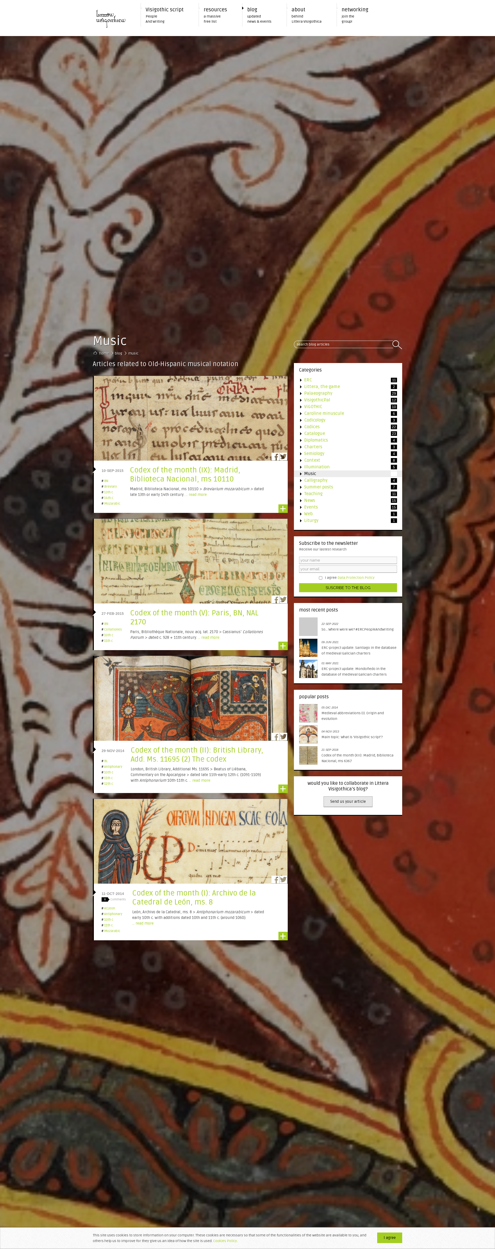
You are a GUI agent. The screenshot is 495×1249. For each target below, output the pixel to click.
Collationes (112, 629)
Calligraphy (344, 480)
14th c (107, 498)
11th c (107, 641)
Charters (344, 447)
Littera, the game (344, 386)
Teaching (345, 493)
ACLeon (108, 908)
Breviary (109, 487)
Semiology (344, 453)
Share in (275, 457)
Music (344, 473)
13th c (107, 492)
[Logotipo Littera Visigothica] (113, 18)
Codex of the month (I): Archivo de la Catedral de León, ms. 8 (194, 898)
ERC (345, 380)
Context (344, 460)
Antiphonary (112, 767)
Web (344, 513)
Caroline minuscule (344, 413)
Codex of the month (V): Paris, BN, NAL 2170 (194, 617)
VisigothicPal (345, 400)
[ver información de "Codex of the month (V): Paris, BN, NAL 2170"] (191, 585)
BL (105, 761)
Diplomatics (344, 440)
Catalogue (345, 433)
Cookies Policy (225, 1241)
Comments (115, 899)
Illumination (344, 467)
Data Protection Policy (356, 577)
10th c (107, 635)
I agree (350, 577)
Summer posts (344, 487)
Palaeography (345, 393)
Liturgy (344, 520)
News (345, 500)
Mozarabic (111, 504)
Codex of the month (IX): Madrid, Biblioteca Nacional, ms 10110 (185, 475)
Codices (345, 426)
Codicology (344, 420)
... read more (196, 494)
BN (105, 481)
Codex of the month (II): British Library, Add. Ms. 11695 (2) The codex (197, 755)
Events (345, 507)
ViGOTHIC (345, 406)
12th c (107, 784)
